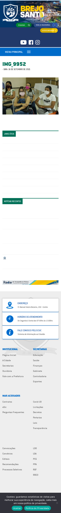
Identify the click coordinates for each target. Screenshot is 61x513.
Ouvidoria (7, 371)
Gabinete (37, 371)
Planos (6, 189)
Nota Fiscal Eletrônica (14, 168)
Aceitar (17, 508)
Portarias (37, 417)
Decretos (37, 412)
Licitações (8, 161)
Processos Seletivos (12, 469)
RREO (35, 474)
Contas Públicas (11, 147)
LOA (34, 453)
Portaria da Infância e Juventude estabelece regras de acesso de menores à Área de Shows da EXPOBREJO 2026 (29, 211)
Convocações (8, 448)
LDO (35, 448)
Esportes (37, 381)
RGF (35, 469)
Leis (35, 422)
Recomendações (10, 464)
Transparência (40, 428)
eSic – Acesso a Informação (16, 154)
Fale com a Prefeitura (13, 376)
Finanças (37, 365)
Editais (5, 458)
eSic (4, 407)
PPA (35, 464)
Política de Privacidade (37, 508)
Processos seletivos (13, 182)
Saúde (36, 360)
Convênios (7, 453)
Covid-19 (37, 401)
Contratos (7, 401)
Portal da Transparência (14, 140)
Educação (38, 355)
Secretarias (8, 365)
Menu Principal (14, 51)
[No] (57, 502)
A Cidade (6, 360)
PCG (35, 458)
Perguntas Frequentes (14, 175)
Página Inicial (9, 355)
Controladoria (39, 376)
